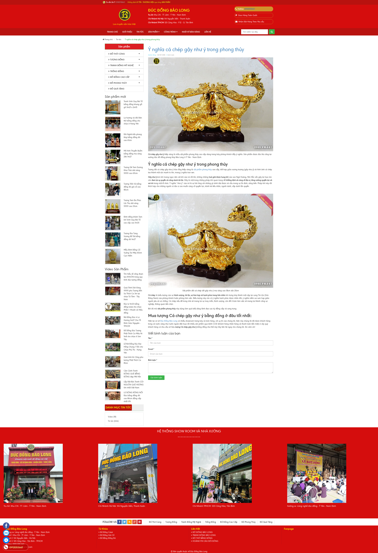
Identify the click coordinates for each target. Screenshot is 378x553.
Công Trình (170, 32)
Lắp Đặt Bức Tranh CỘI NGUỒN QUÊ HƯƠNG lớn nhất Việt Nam (134, 385)
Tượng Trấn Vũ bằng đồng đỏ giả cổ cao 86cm (132, 187)
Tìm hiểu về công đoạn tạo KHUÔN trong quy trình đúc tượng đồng (133, 277)
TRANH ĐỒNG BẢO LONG (204, 535)
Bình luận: (152, 360)
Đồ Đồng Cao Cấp (119, 77)
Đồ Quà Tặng (117, 89)
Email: (151, 349)
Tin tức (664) (113, 421)
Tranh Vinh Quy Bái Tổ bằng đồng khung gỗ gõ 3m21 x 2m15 (133, 104)
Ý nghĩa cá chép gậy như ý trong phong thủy (196, 49)
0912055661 (250, 9)
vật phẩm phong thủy (203, 169)
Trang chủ (112, 32)
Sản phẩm (153, 32)
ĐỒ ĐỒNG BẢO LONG (203, 532)
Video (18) (112, 417)
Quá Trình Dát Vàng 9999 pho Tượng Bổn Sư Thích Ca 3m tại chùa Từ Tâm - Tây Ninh (133, 294)
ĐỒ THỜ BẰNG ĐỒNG (202, 538)
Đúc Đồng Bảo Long (168, 321)
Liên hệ (207, 32)
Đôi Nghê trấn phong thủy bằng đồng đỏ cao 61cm (133, 137)
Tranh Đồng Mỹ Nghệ (121, 65)
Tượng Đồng (117, 59)
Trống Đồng (117, 71)
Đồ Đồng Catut (106, 532)
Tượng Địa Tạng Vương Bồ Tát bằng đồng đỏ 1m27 (132, 236)
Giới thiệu (127, 32)
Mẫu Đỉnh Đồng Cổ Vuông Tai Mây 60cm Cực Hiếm (133, 253)
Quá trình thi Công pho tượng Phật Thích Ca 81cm (133, 360)
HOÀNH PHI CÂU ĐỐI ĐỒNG (205, 541)
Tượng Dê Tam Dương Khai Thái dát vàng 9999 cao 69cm (133, 170)
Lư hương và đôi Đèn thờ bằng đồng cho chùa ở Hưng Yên (133, 121)
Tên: (150, 338)
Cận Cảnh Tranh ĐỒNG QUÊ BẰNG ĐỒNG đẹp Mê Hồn (132, 374)
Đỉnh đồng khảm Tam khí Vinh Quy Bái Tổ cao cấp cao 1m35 (133, 220)
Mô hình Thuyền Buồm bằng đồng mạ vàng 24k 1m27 (133, 154)
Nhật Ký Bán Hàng (191, 32)
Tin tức (140, 32)
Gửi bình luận (156, 377)
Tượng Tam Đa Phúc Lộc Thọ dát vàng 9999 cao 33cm (132, 203)
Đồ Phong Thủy (118, 83)
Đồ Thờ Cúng (117, 54)
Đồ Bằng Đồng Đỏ (108, 538)
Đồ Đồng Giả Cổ (107, 535)
